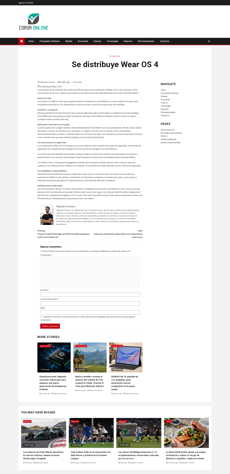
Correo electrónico (49, 299)
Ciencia (97, 41)
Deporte (128, 41)
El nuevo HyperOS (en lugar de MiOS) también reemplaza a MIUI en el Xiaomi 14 (63, 233)
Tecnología (112, 41)
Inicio (31, 41)
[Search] (209, 41)
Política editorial (168, 139)
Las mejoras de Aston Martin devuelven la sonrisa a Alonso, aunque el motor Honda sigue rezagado (43, 455)
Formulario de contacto (171, 133)
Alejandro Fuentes (48, 82)
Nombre (44, 290)
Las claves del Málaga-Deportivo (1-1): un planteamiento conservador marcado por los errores (138, 455)
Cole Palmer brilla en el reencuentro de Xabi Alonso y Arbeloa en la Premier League (91, 455)
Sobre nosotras (168, 129)
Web (42, 308)
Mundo (68, 41)
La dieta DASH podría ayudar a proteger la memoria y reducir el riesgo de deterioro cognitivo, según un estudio (186, 455)
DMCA (164, 136)
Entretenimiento (146, 41)
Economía (83, 41)
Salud (169, 421)
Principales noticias (50, 41)
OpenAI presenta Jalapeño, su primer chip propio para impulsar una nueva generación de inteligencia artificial (53, 383)
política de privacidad (170, 142)
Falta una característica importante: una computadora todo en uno (118, 233)
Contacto (164, 41)
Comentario (46, 255)
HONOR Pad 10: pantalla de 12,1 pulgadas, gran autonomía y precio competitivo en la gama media (124, 383)
